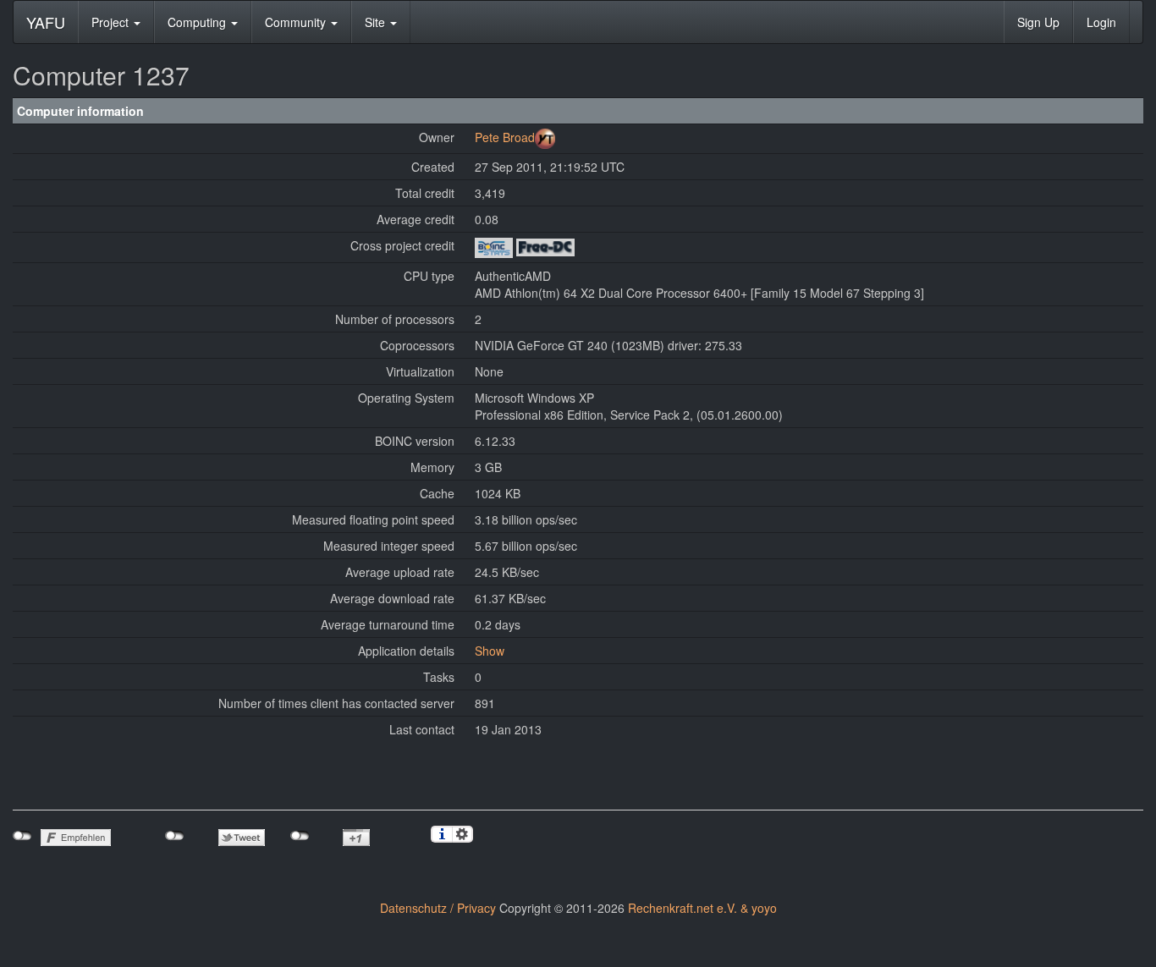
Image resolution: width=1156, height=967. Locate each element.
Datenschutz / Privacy (438, 907)
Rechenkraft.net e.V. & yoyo (702, 907)
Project (111, 22)
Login (1101, 22)
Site (376, 22)
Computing (198, 22)
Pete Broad (505, 137)
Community (297, 22)
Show (489, 650)
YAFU (45, 22)
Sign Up (1038, 22)
